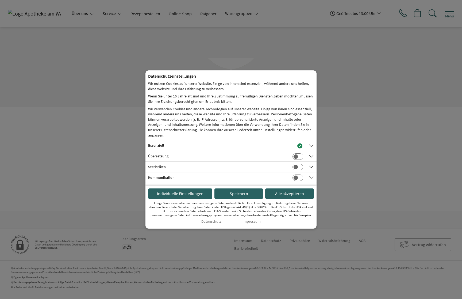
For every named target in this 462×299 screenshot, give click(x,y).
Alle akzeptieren (289, 193)
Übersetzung (158, 156)
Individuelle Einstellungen (180, 193)
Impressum (251, 221)
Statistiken (157, 166)
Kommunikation (161, 177)
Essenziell (156, 145)
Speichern (239, 193)
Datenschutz (211, 221)
